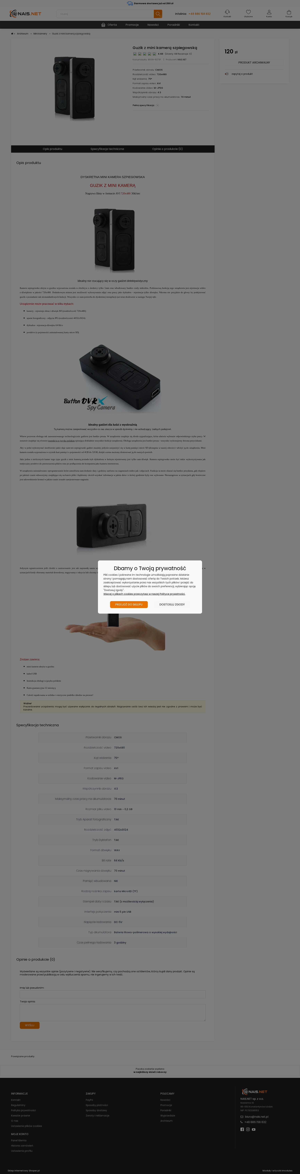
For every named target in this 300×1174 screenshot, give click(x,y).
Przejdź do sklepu (129, 604)
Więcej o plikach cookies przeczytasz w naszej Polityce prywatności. (144, 594)
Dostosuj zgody (172, 604)
